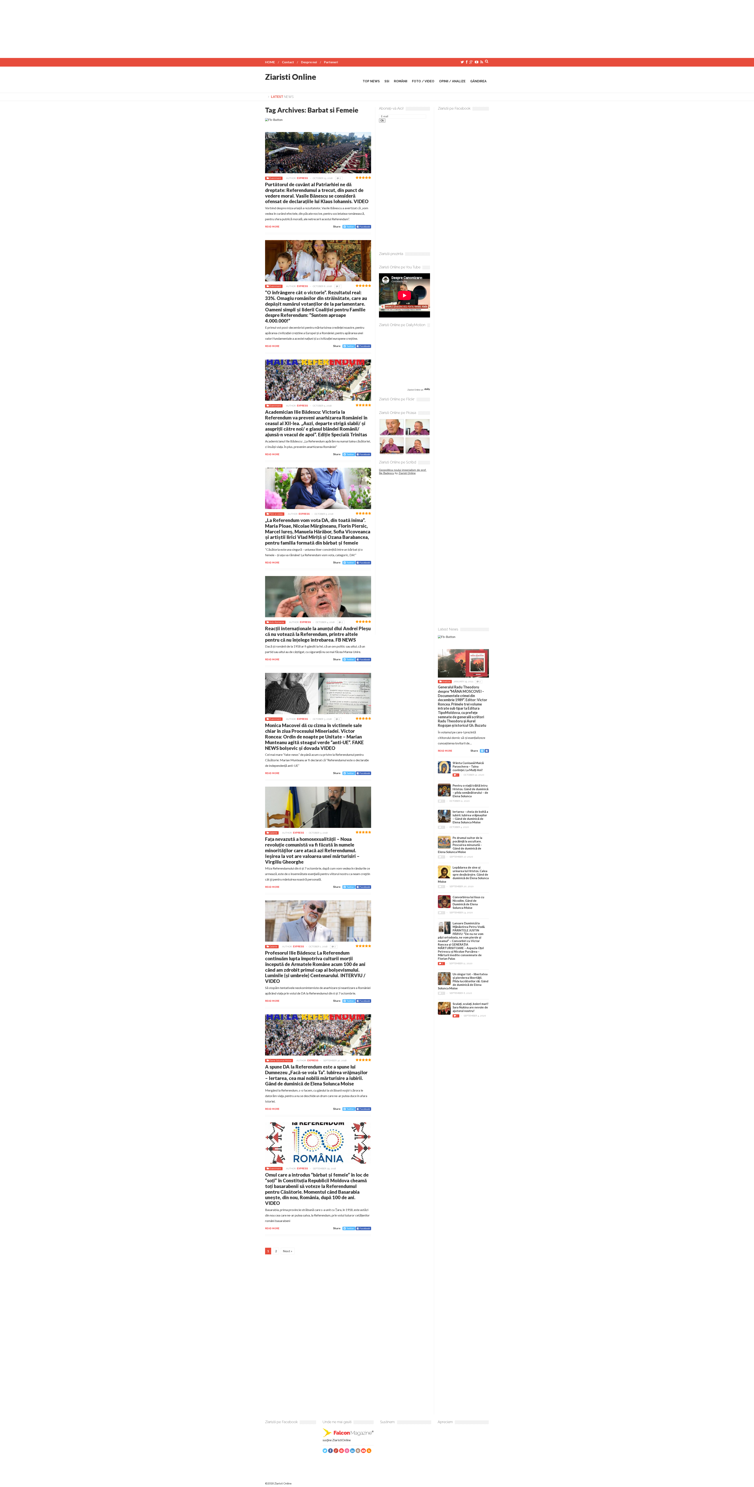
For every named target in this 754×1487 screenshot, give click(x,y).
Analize (446, 681)
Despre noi (309, 62)
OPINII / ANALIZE (452, 81)
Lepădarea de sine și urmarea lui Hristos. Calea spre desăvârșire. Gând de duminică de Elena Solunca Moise (463, 874)
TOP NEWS (371, 81)
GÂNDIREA (478, 81)
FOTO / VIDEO (423, 81)
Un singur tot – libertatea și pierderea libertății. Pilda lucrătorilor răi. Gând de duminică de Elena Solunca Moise (463, 981)
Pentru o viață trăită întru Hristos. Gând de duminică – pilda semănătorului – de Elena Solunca (470, 791)
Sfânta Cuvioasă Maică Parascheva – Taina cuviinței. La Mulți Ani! (468, 766)
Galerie (273, 832)
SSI (386, 81)
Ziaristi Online (290, 77)
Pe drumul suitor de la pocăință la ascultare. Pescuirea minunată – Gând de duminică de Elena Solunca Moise (460, 845)
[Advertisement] (377, 27)
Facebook (365, 226)
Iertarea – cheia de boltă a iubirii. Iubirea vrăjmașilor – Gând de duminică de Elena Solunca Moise (470, 817)
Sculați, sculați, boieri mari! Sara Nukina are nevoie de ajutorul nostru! (471, 1007)
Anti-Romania (276, 622)
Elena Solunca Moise (280, 1060)
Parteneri (331, 62)
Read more (272, 226)
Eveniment (275, 178)
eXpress (302, 178)
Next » (287, 1251)
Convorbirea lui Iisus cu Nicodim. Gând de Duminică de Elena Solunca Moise (468, 902)
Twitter (350, 226)
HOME (270, 62)
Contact (288, 62)
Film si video (276, 514)
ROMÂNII (400, 81)
